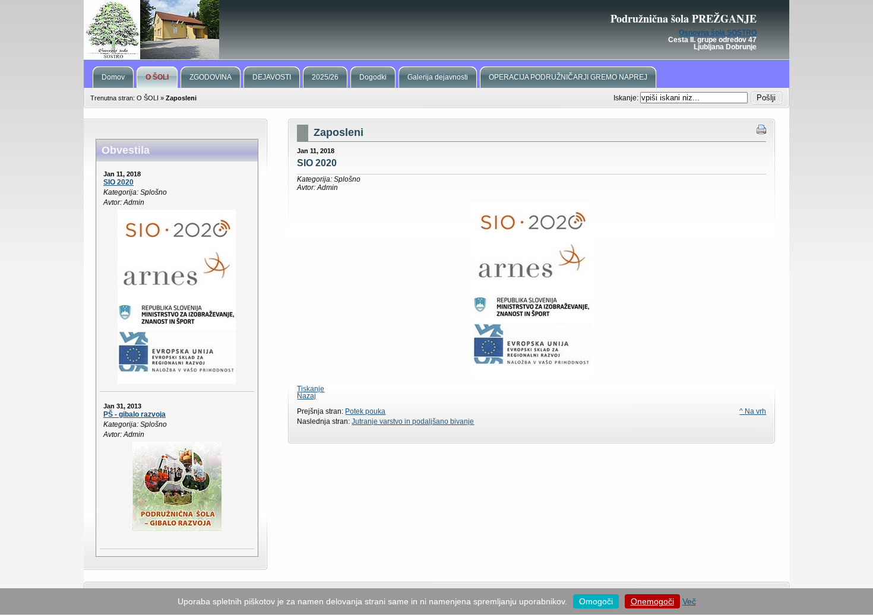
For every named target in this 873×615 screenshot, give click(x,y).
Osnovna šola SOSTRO (718, 32)
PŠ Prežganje (436, 29)
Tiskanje (310, 389)
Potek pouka (365, 411)
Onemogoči (652, 601)
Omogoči (596, 601)
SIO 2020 (118, 182)
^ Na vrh (752, 411)
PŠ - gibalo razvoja (134, 414)
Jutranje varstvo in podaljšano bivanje (413, 421)
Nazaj (306, 396)
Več (689, 601)
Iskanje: (626, 98)
